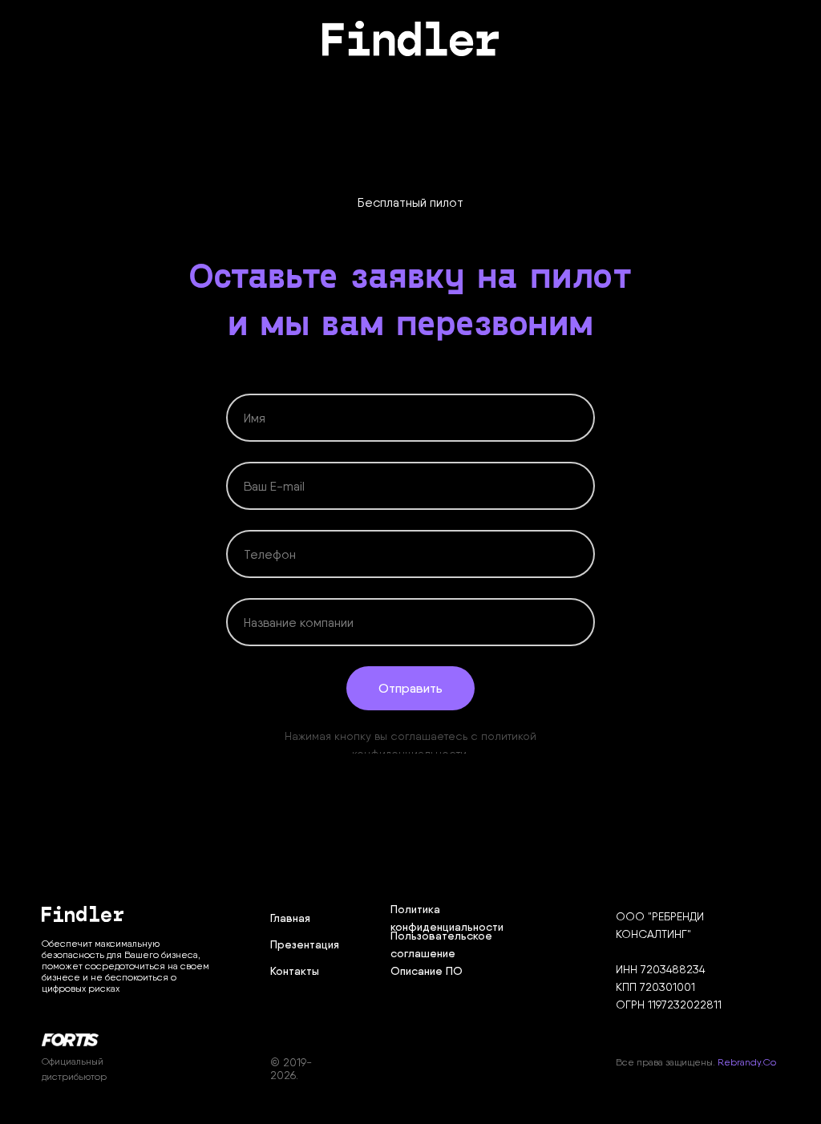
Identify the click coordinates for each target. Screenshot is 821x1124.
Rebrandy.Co (747, 1062)
